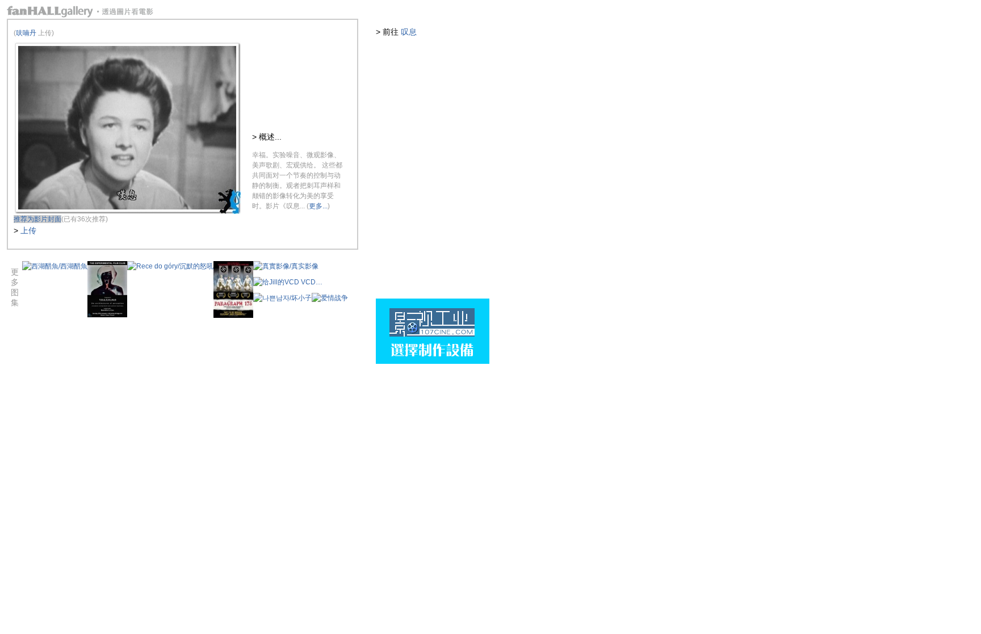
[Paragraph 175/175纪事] (233, 316)
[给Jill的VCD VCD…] (287, 282)
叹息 (409, 31)
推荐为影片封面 (37, 219)
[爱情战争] (330, 298)
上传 (28, 230)
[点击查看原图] (127, 212)
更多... (318, 206)
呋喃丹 (26, 33)
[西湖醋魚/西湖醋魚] (54, 266)
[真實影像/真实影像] (285, 266)
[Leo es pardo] (107, 315)
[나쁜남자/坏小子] (282, 298)
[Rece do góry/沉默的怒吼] (170, 266)
